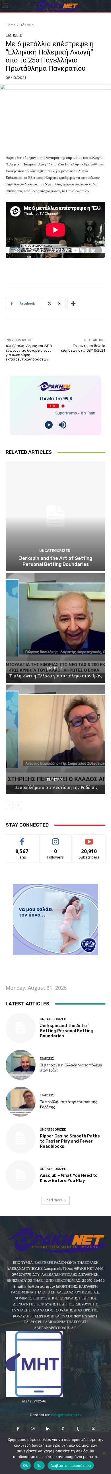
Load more (54, 1200)
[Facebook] (17, 1429)
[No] (104, 1453)
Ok (25, 1465)
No (39, 1465)
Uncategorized (54, 550)
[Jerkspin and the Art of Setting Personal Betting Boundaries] (55, 516)
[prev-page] (9, 805)
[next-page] (18, 805)
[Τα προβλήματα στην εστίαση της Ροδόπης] (55, 739)
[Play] (49, 425)
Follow (55, 839)
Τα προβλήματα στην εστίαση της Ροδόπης (56, 787)
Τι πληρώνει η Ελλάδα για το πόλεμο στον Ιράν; (55, 676)
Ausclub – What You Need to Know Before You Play (69, 1178)
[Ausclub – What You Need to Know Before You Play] (21, 1175)
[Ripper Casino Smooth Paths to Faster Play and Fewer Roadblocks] (21, 1138)
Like (22, 839)
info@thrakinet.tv (66, 1415)
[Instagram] (32, 1429)
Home (11, 25)
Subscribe (89, 839)
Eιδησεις (26, 25)
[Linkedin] (48, 1429)
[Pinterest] (63, 1429)
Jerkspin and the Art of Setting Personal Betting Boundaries (55, 561)
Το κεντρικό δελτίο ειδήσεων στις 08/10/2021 (83, 348)
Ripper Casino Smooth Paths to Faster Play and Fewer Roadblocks (70, 1141)
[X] (93, 1429)
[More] (73, 303)
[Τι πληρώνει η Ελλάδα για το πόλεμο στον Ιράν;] (55, 628)
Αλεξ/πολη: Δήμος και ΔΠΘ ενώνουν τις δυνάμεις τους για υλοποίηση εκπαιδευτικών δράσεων (29, 352)
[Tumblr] (78, 1429)
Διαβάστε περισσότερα (70, 1465)
